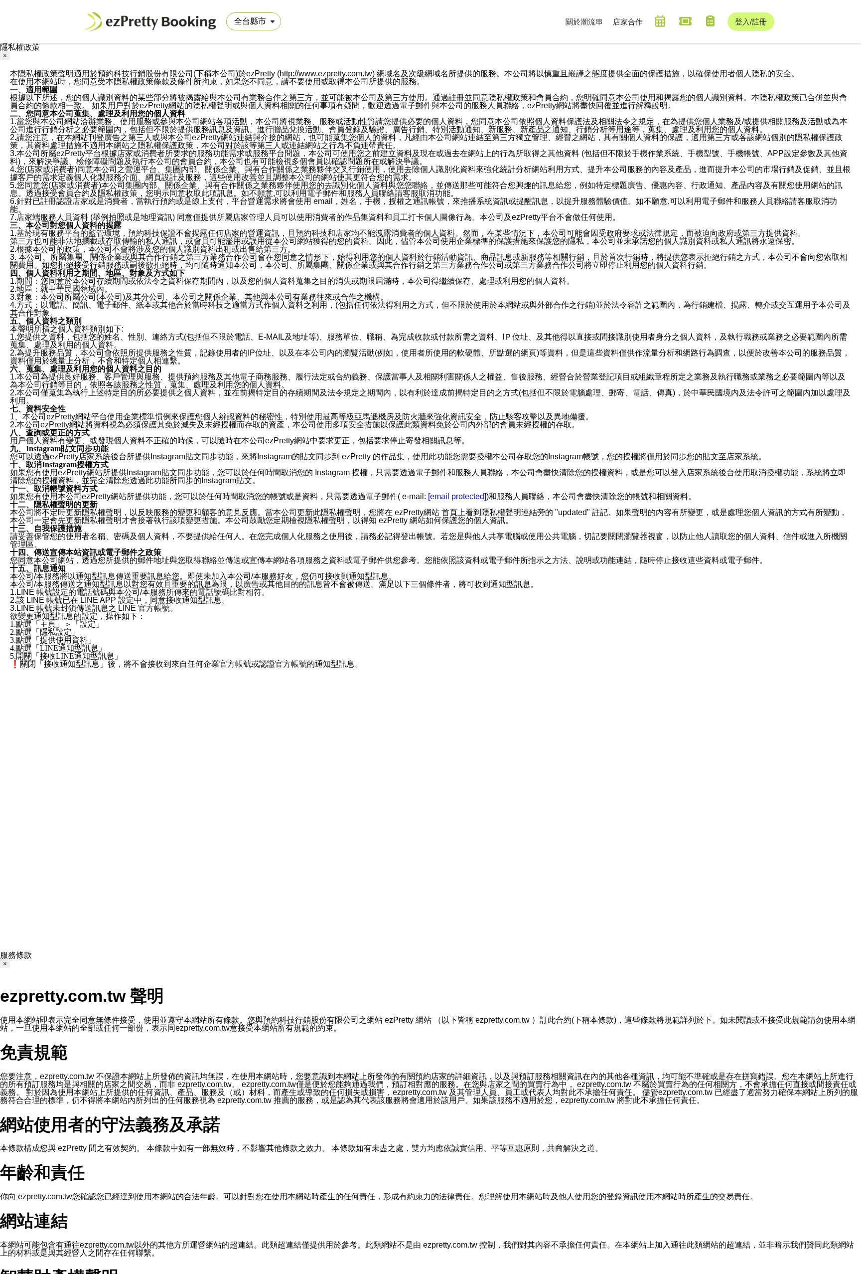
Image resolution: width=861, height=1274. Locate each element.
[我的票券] (685, 20)
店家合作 (628, 21)
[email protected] (457, 496)
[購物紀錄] (710, 20)
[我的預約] (660, 20)
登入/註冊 (751, 21)
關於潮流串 (584, 21)
